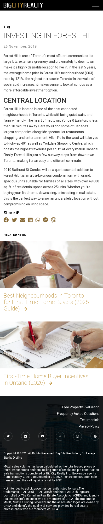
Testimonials (89, 420)
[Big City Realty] (23, 5)
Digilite (17, 457)
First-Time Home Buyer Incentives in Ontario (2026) (46, 379)
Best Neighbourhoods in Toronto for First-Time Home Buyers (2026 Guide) (46, 302)
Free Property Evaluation (80, 407)
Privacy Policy (89, 426)
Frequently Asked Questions (78, 414)
